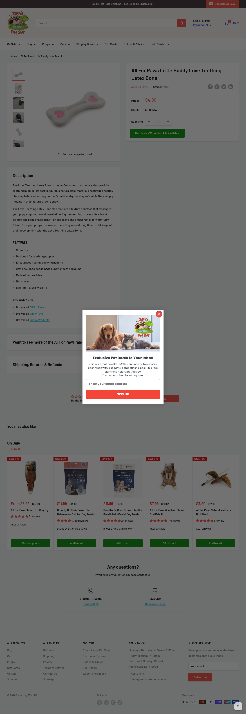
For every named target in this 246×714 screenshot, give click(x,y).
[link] (123, 333)
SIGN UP (123, 394)
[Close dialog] (159, 314)
